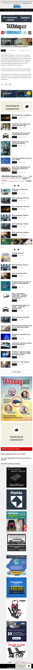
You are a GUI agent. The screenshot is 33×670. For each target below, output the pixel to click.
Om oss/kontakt (22, 10)
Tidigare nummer (15, 10)
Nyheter (3, 50)
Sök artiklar (8, 10)
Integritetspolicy (28, 10)
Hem (4, 10)
